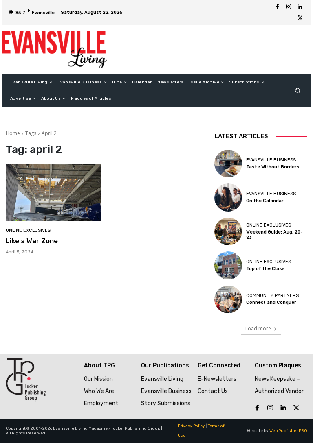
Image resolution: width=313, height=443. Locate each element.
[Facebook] (277, 7)
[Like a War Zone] (53, 192)
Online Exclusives (28, 230)
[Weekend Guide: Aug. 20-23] (228, 231)
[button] (298, 90)
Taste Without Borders (273, 167)
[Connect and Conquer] (228, 299)
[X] (300, 18)
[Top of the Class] (228, 265)
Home (13, 133)
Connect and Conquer (271, 302)
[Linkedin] (300, 7)
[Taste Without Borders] (228, 163)
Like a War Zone (32, 241)
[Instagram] (288, 7)
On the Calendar (265, 200)
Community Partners (272, 295)
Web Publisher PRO (288, 430)
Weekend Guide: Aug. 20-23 (274, 234)
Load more (258, 328)
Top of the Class (265, 268)
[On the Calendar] (228, 197)
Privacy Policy (191, 425)
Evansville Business (271, 160)
